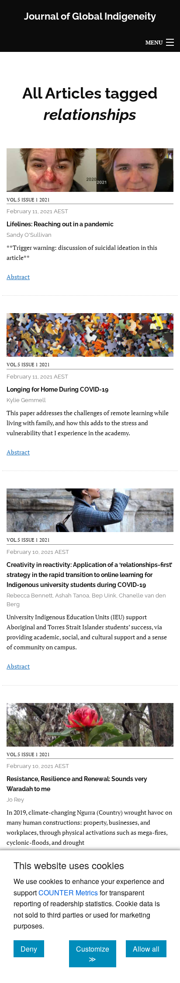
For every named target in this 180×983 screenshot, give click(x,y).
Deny (32, 948)
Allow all (149, 948)
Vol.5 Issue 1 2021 (28, 200)
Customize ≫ (96, 954)
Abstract (18, 277)
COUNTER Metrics (68, 892)
